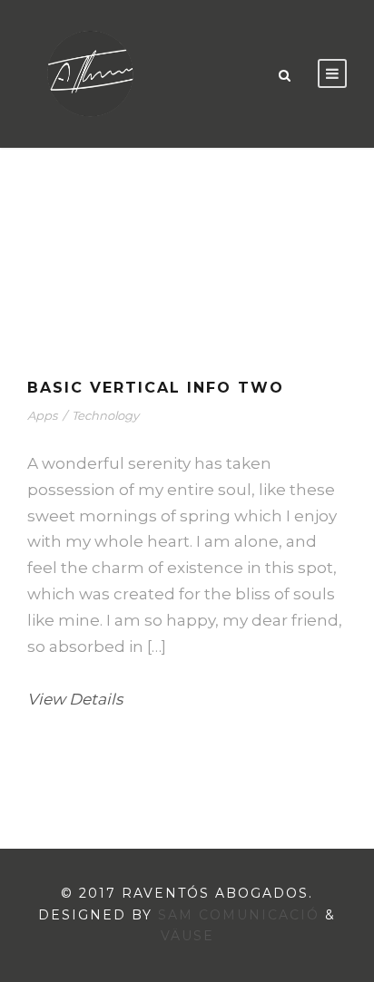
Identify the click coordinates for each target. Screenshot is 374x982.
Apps (42, 415)
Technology (105, 415)
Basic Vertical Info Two (155, 387)
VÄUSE (187, 936)
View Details (75, 699)
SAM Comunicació (239, 915)
